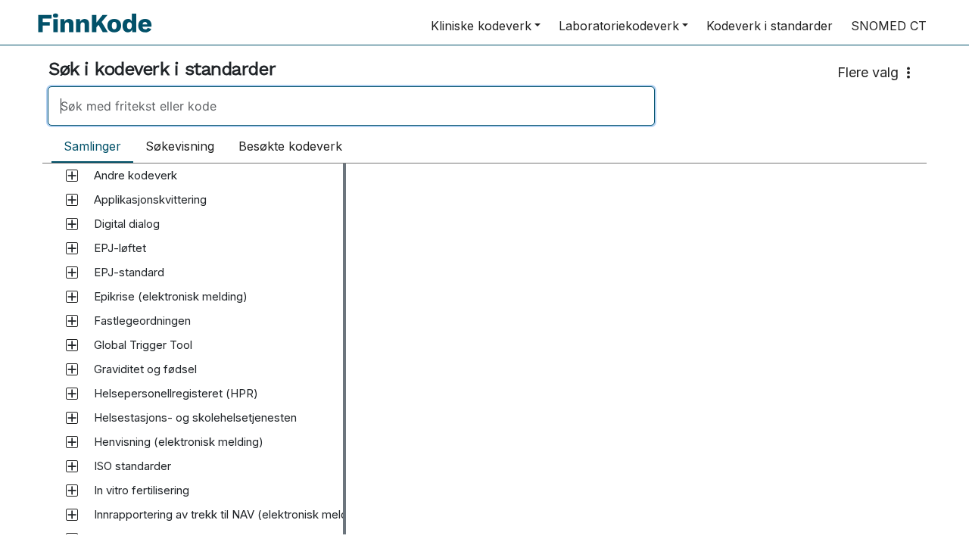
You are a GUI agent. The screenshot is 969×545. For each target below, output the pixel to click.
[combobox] (484, 106)
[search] (351, 106)
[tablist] (202, 147)
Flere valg (868, 72)
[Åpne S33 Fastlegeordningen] (72, 321)
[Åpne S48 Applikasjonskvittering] (72, 199)
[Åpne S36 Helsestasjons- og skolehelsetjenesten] (72, 417)
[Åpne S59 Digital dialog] (72, 224)
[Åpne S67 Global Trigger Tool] (72, 345)
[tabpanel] (484, 349)
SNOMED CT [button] (889, 25)
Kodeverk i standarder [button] (769, 25)
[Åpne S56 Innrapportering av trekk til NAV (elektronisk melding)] (72, 514)
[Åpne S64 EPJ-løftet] (72, 248)
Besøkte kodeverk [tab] (290, 146)
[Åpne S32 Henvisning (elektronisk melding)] (72, 442)
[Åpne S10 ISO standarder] (72, 466)
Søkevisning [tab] (179, 146)
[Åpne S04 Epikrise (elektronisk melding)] (72, 296)
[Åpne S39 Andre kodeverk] (72, 175)
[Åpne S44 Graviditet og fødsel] (72, 369)
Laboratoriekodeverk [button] (619, 25)
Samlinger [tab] (92, 146)
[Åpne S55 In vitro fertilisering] (72, 490)
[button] (135, 176)
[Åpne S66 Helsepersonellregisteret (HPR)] (72, 393)
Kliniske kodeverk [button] (481, 25)
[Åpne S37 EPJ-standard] (72, 272)
